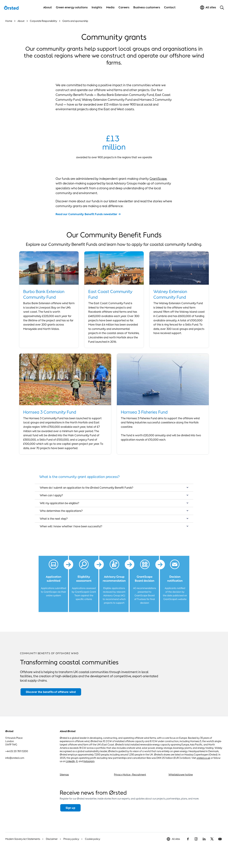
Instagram (88, 761)
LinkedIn (70, 761)
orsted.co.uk (203, 757)
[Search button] (222, 7)
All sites (176, 838)
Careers (124, 7)
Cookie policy (92, 838)
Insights (97, 7)
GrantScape (158, 178)
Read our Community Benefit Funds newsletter (86, 214)
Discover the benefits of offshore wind (51, 692)
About (47, 7)
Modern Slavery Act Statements (22, 838)
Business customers (146, 7)
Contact (170, 7)
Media (110, 7)
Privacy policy (71, 838)
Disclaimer (52, 838)
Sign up (70, 807)
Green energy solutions (72, 7)
